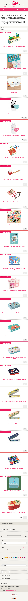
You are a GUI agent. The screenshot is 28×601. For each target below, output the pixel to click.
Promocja (12, 571)
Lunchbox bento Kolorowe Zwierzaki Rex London (14, 512)
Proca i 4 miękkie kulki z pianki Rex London (14, 201)
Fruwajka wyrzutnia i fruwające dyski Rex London (14, 157)
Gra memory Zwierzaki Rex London (14, 468)
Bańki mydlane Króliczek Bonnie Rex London (14, 135)
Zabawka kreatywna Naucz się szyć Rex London (14, 224)
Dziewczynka (5, 529)
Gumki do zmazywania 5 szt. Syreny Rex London (14, 68)
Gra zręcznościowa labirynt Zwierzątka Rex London (14, 423)
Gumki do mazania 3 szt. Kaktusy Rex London (14, 46)
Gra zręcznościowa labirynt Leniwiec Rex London (14, 446)
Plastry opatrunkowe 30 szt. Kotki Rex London (14, 335)
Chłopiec (13, 529)
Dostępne (5, 571)
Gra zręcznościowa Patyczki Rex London (14, 490)
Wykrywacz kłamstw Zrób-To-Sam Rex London (14, 246)
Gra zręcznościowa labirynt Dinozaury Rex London (14, 401)
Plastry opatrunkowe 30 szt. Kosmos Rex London (14, 379)
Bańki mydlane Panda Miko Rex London (14, 113)
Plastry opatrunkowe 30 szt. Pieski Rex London (14, 312)
